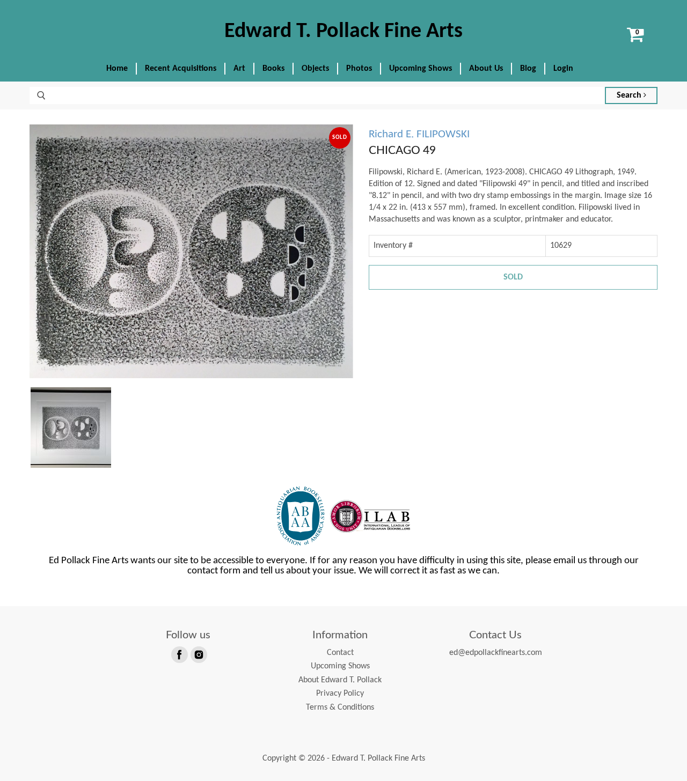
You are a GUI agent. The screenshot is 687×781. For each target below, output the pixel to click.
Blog (528, 68)
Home (117, 68)
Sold (513, 277)
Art (239, 68)
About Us (486, 68)
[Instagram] (198, 654)
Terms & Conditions (340, 707)
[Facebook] (178, 654)
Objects (315, 68)
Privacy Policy (340, 693)
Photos (359, 68)
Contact (340, 653)
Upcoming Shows (420, 68)
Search (630, 95)
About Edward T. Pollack (340, 680)
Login (563, 68)
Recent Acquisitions (180, 68)
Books (273, 68)
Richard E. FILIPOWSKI (419, 134)
